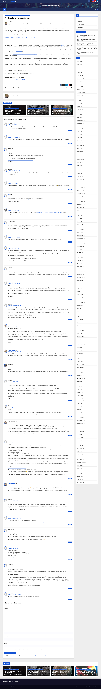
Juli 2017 (78, 283)
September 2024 (80, 126)
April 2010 (79, 409)
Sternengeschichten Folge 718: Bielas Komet (13, 111)
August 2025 (79, 95)
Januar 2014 (79, 367)
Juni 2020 (79, 252)
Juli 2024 (79, 131)
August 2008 (79, 465)
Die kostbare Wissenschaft (12, 88)
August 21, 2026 (32, 674)
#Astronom (18, 23)
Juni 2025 (79, 100)
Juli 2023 (79, 165)
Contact (62, 45)
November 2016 (80, 305)
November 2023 (80, 154)
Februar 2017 (79, 297)
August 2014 (79, 347)
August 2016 (79, 313)
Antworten (69, 143)
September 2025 (80, 92)
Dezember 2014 (80, 336)
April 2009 (79, 442)
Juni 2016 (79, 319)
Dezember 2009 (80, 420)
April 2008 (79, 476)
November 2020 (80, 238)
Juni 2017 (79, 285)
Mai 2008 (79, 473)
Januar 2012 (79, 400)
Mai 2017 (78, 288)
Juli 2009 (79, 434)
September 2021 (80, 210)
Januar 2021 (79, 232)
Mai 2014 (78, 356)
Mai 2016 (78, 322)
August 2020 (79, 246)
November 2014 (80, 339)
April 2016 (79, 325)
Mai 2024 (79, 137)
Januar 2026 (79, 81)
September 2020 (80, 243)
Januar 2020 (79, 266)
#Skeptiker (50, 23)
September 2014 (80, 344)
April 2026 (79, 72)
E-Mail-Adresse (7, 636)
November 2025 (80, 86)
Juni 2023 (79, 168)
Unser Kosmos (19, 51)
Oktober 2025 (79, 89)
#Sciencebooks (45, 23)
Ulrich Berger (10, 208)
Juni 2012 (79, 386)
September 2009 (80, 428)
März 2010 (79, 412)
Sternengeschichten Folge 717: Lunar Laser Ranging (36, 111)
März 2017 (79, 294)
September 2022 (80, 193)
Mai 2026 (79, 69)
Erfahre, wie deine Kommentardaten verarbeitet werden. (39, 655)
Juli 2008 (79, 468)
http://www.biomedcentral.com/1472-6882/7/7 (17, 468)
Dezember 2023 (80, 151)
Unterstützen (78, 686)
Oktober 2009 (79, 426)
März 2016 (79, 327)
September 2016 (80, 311)
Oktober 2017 (79, 274)
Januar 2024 (79, 148)
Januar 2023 (79, 182)
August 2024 (79, 128)
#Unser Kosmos (68, 23)
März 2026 (79, 75)
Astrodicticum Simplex (50, 6)
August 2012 (79, 381)
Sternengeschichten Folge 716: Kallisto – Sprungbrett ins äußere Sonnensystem (61, 112)
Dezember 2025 (80, 83)
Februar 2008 (79, 482)
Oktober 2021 (79, 207)
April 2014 (79, 358)
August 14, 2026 (56, 674)
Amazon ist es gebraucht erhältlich (33, 65)
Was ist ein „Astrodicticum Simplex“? (92, 686)
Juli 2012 (78, 384)
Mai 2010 (78, 406)
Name (5, 630)
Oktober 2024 (79, 123)
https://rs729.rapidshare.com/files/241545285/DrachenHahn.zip (20, 160)
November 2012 (80, 372)
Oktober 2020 (79, 241)
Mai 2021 (78, 221)
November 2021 (80, 204)
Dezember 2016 (80, 302)
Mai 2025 (79, 103)
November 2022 (80, 187)
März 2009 (79, 445)
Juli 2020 (79, 249)
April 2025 (79, 106)
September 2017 (80, 277)
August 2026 (79, 61)
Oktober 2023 (79, 156)
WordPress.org (80, 27)
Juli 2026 (79, 64)
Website (5, 643)
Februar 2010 (79, 414)
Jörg (9, 194)
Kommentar (6, 608)
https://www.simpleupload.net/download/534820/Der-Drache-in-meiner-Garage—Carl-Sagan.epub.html (28, 522)
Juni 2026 (79, 67)
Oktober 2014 (79, 341)
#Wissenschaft (11, 24)
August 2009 (79, 431)
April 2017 (79, 291)
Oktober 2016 (79, 308)
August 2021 (79, 212)
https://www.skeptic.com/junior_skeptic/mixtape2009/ (18, 199)
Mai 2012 (78, 389)
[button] (95, 9)
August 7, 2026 (80, 674)
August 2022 (79, 196)
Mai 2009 (79, 440)
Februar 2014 (79, 364)
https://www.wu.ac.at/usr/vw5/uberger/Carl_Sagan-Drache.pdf (48, 212)
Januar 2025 (79, 114)
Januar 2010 (79, 417)
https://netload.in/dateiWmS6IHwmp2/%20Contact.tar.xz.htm (24, 556)
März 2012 (79, 395)
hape (9, 181)
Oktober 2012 (79, 375)
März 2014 (79, 361)
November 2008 (80, 456)
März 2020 (79, 260)
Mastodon (9, 9)
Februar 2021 (79, 229)
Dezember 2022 (80, 184)
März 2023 (79, 176)
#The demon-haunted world (58, 23)
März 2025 (79, 109)
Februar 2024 (79, 145)
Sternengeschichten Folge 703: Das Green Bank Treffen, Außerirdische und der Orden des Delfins (87, 48)
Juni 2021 (79, 218)
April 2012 (79, 392)
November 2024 (80, 120)
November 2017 (80, 271)
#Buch (22, 23)
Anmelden (79, 18)
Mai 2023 (79, 170)
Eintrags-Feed (79, 21)
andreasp (10, 324)
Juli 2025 (79, 97)
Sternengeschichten (16, 669)
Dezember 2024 (80, 117)
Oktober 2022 (79, 190)
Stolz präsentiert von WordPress (8, 686)
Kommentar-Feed (80, 24)
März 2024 (79, 142)
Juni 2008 (79, 471)
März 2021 (79, 226)
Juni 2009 (79, 437)
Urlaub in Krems (66, 88)
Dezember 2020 (80, 235)
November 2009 (80, 423)
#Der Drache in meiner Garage (35, 23)
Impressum (83, 686)
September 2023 (80, 159)
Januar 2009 (79, 451)
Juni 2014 (79, 353)
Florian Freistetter (13, 21)
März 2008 (79, 479)
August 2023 (79, 162)
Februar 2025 (79, 112)
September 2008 (80, 462)
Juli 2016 (78, 316)
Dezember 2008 (80, 454)
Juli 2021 (78, 215)
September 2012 (80, 378)
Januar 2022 (79, 198)
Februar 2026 (79, 78)
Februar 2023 (79, 179)
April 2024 (79, 140)
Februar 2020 (79, 263)
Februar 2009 (79, 448)
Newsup (18, 686)
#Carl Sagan (26, 23)
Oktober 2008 (79, 459)
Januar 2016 (79, 333)
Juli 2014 (78, 350)
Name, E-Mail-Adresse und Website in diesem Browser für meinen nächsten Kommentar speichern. (24, 649)
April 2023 (79, 173)
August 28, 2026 (8, 674)
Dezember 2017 (80, 269)
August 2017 (79, 280)
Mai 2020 (79, 255)
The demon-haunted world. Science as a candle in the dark (25, 54)
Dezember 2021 (80, 201)
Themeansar (23, 686)
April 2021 (79, 224)
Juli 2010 (78, 403)
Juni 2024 (79, 134)
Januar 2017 (79, 299)
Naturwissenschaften (8, 669)
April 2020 (79, 257)
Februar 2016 (79, 330)
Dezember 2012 (80, 370)
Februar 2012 (79, 398)
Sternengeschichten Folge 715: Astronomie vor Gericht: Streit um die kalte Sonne (86, 672)
